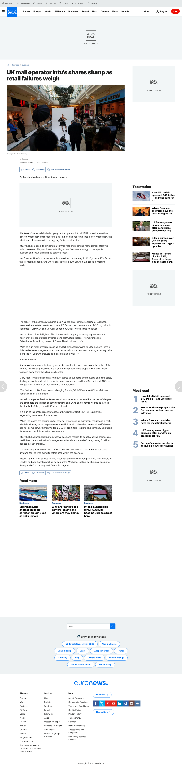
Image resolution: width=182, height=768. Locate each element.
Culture (105, 11)
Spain (82, 651)
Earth (115, 11)
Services (48, 693)
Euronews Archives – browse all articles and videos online (30, 748)
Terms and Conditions (78, 706)
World (48, 11)
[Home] (8, 65)
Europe (37, 11)
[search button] (89, 3)
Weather (48, 706)
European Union (101, 651)
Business (73, 11)
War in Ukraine (109, 644)
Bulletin (47, 702)
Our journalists (26, 741)
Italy (77, 657)
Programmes (26, 737)
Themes (23, 693)
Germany (62, 657)
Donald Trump (65, 651)
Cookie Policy (74, 710)
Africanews (49, 729)
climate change (116, 657)
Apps (46, 718)
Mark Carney (105, 664)
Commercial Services (78, 702)
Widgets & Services (53, 725)
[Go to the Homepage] (12, 12)
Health (125, 11)
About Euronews (75, 698)
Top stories (142, 187)
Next (94, 11)
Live (175, 11)
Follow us (48, 714)
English (8, 3)
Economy (56, 503)
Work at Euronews (76, 725)
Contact (72, 721)
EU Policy (60, 11)
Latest (26, 11)
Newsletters (102, 712)
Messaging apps (52, 721)
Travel (85, 11)
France (121, 651)
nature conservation (81, 664)
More (70, 693)
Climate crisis (94, 657)
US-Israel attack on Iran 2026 (80, 644)
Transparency (74, 718)
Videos (23, 733)
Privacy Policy (74, 714)
